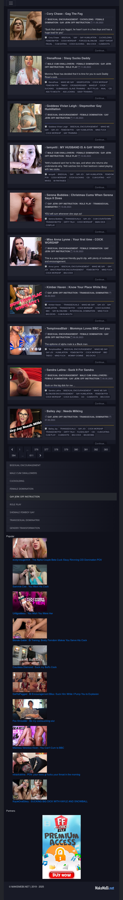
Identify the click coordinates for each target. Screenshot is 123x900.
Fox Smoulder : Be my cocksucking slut (33, 720)
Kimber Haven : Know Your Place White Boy (76, 287)
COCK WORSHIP (68, 40)
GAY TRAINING (70, 133)
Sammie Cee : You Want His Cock (31, 586)
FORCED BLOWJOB (88, 40)
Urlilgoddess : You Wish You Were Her (33, 613)
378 (56, 449)
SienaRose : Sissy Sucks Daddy (68, 58)
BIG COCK (91, 43)
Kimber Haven (55, 304)
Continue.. (100, 50)
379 (66, 449)
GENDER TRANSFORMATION (25, 527)
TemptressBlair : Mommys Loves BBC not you (78, 328)
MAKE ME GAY (67, 82)
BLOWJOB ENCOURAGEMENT (60, 393)
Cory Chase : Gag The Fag (64, 14)
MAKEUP (93, 85)
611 (31, 455)
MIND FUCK (100, 129)
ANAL (103, 88)
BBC (48, 310)
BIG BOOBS (89, 434)
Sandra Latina (55, 390)
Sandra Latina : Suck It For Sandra (70, 370)
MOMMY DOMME (75, 355)
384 (14, 455)
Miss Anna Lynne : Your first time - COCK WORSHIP (74, 241)
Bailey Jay (53, 428)
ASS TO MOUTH (53, 91)
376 (36, 449)
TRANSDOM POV (53, 221)
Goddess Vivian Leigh (58, 126)
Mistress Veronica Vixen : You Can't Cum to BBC (38, 747)
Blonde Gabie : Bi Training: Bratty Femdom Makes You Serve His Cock (50, 640)
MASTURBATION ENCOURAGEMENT (67, 269)
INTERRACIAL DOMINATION (82, 310)
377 (46, 449)
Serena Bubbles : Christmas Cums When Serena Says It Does (79, 196)
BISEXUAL (66, 37)
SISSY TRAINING (84, 91)
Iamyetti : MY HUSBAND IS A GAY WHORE (75, 147)
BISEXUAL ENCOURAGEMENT (63, 19)
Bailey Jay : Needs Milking (64, 411)
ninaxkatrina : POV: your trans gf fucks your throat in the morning (46, 774)
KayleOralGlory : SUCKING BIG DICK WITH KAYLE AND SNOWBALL (50, 801)
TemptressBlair (55, 349)
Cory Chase (54, 37)
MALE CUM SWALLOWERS (61, 63)
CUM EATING (61, 43)
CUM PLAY (51, 434)
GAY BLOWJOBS (59, 310)
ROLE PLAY (72, 66)
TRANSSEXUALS (73, 218)
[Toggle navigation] (10, 3)
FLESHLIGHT (83, 431)
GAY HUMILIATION (88, 37)
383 (106, 449)
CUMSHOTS (104, 43)
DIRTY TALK (69, 221)
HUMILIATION (62, 352)
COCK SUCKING (76, 43)
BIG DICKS (50, 314)
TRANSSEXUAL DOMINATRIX (94, 292)
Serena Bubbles (56, 218)
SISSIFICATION (83, 82)
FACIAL (49, 43)
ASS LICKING (69, 91)
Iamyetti (52, 174)
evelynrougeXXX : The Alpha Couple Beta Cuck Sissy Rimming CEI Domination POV (57, 559)
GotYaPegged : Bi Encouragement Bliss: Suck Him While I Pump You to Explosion (56, 694)
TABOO (64, 85)
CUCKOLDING (87, 19)
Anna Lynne (54, 266)
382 (96, 449)
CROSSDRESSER (78, 85)
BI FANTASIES (59, 180)
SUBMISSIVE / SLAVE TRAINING (70, 88)
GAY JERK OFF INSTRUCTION (75, 22)
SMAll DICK (100, 221)
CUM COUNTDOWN (102, 218)
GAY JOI (54, 129)
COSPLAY (50, 225)
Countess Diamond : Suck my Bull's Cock (35, 667)
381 (86, 449)
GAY (75, 37)
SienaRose (53, 82)
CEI (110, 88)
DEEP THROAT (106, 40)
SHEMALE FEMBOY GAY (22, 512)
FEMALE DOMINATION (87, 63)
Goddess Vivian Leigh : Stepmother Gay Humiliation (73, 107)
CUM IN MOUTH (65, 314)
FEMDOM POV (52, 40)
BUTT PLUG (93, 88)
